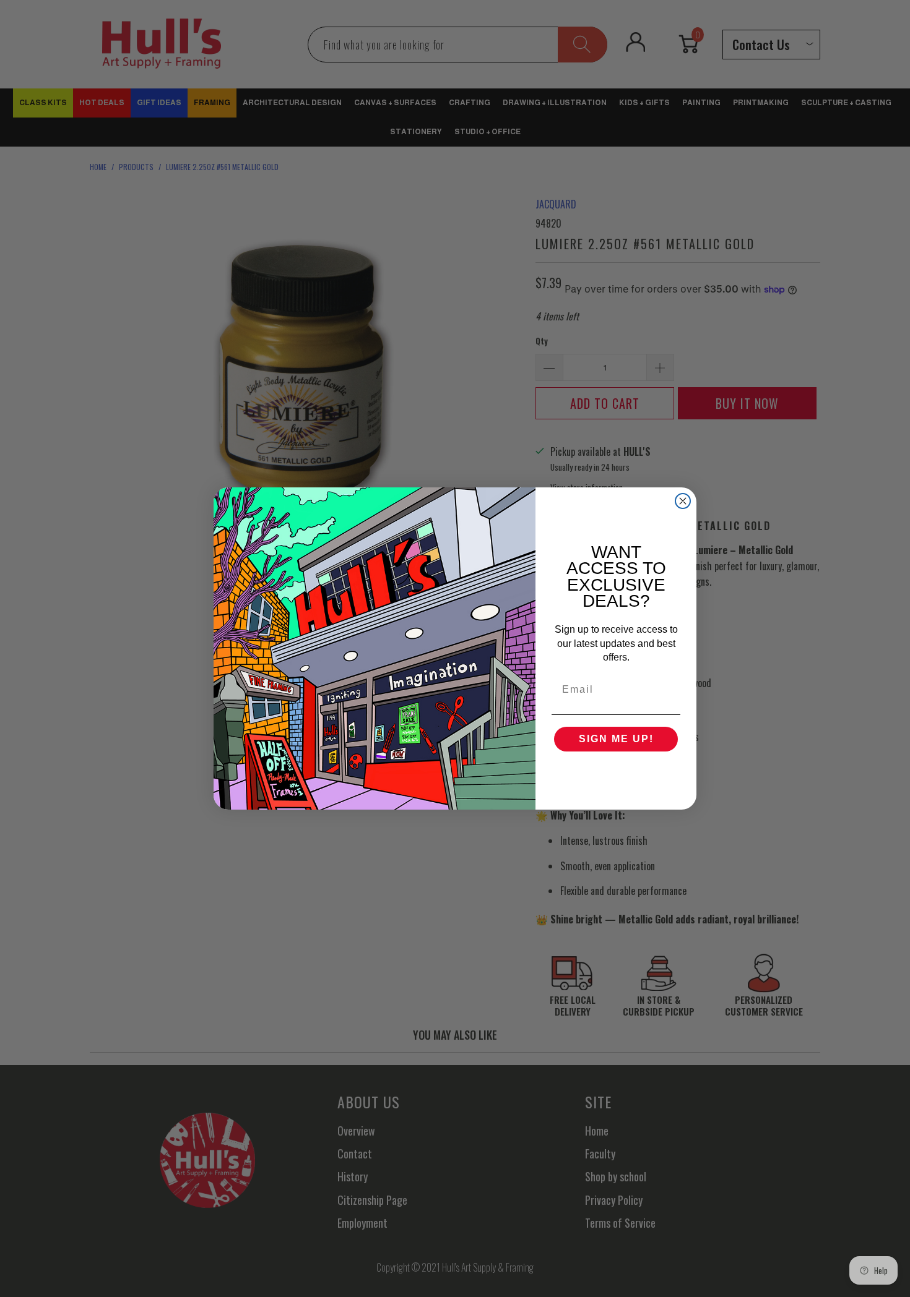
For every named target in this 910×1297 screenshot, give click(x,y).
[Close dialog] (682, 501)
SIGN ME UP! (616, 739)
